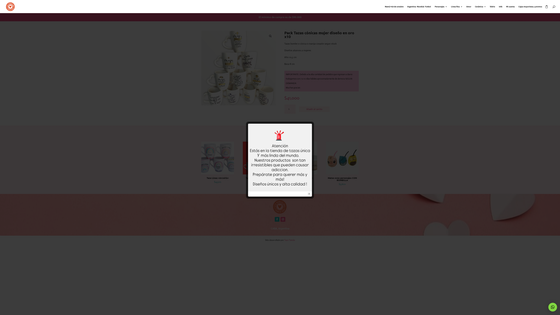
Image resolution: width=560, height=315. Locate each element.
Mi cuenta (510, 7)
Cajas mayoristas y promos (530, 7)
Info (500, 7)
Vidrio (492, 7)
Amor (468, 7)
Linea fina (455, 7)
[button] (552, 307)
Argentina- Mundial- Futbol (419, 7)
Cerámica (479, 7)
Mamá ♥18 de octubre (394, 7)
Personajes (439, 7)
